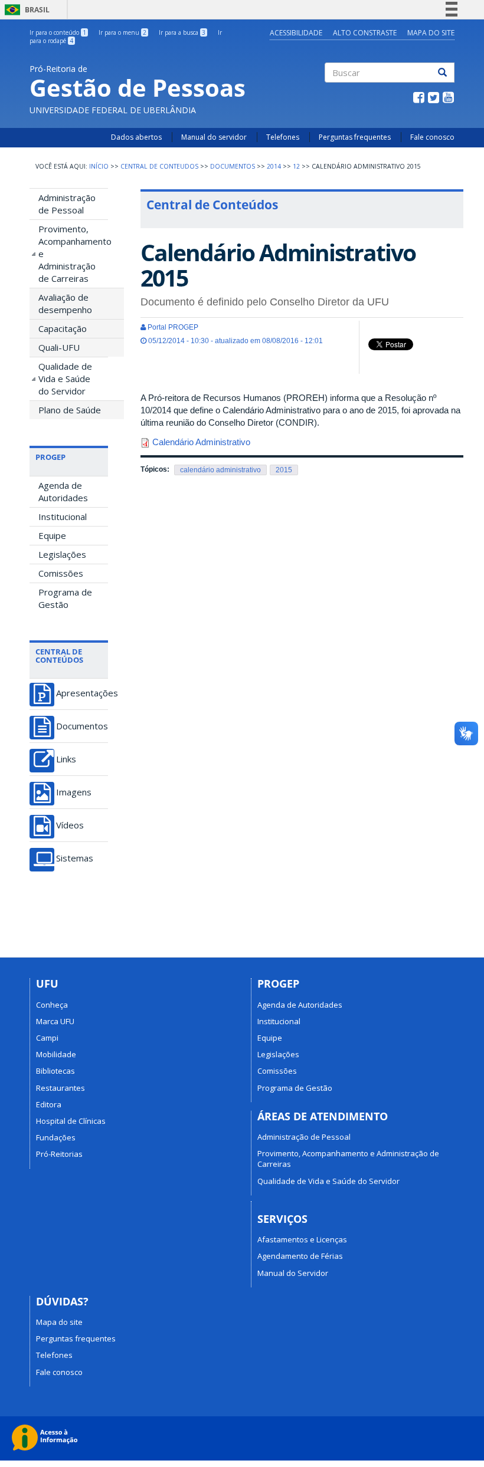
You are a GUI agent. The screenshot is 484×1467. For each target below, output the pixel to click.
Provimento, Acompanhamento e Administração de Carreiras (73, 253)
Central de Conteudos (159, 166)
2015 (284, 470)
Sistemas (74, 858)
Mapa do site (59, 1322)
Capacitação (62, 328)
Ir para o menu (122, 32)
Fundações (56, 1137)
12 (296, 166)
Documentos (232, 166)
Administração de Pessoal (67, 204)
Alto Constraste (365, 33)
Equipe (52, 535)
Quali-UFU (59, 347)
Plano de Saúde (69, 410)
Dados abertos (136, 137)
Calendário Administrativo (201, 442)
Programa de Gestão (65, 598)
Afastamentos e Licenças (302, 1239)
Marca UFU (55, 1021)
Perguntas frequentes (355, 137)
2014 (274, 166)
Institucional (62, 516)
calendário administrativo (220, 470)
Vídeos (70, 825)
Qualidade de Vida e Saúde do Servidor (65, 378)
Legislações (62, 554)
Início (99, 166)
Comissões (60, 573)
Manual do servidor (214, 137)
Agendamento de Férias (300, 1256)
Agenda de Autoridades (63, 491)
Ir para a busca (182, 32)
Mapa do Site (430, 33)
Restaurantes (60, 1088)
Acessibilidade (296, 33)
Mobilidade (56, 1054)
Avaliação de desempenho (65, 303)
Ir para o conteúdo (58, 32)
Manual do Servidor (292, 1273)
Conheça (52, 1004)
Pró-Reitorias (59, 1154)
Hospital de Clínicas (71, 1121)
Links (66, 759)
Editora (48, 1104)
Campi (47, 1037)
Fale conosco (432, 137)
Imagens (73, 792)
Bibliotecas (55, 1070)
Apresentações (82, 693)
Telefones (282, 137)
